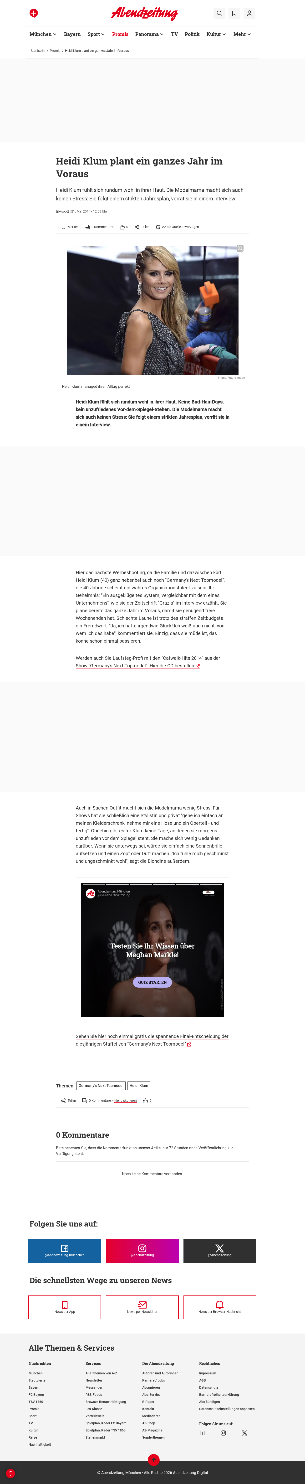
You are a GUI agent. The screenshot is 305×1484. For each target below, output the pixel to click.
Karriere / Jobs (153, 1380)
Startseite (38, 51)
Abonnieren (151, 1387)
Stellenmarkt (95, 1437)
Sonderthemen (153, 1437)
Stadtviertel (37, 1380)
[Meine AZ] (249, 13)
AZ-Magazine (152, 1430)
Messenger (94, 1387)
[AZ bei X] (245, 1433)
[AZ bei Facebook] (202, 1433)
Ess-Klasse (94, 1409)
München (41, 34)
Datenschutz (208, 1387)
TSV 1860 (36, 1402)
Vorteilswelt (95, 1416)
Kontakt (148, 1409)
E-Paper (148, 1402)
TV (174, 34)
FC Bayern (36, 1395)
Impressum (207, 1373)
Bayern (72, 34)
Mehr (240, 34)
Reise (33, 1437)
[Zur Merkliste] (234, 13)
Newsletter (94, 1380)
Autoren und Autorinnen (160, 1373)
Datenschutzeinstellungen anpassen (227, 1409)
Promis (120, 34)
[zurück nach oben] (153, 1462)
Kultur (214, 34)
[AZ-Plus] (34, 13)
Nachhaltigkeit (40, 1444)
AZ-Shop (148, 1423)
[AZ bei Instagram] (223, 1433)
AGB (202, 1380)
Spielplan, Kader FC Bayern (106, 1423)
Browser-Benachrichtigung (106, 1402)
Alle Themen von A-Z (101, 1373)
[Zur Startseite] (144, 20)
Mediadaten (151, 1416)
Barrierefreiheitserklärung (219, 1395)
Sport (94, 34)
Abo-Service (151, 1395)
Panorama (147, 34)
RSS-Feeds (94, 1395)
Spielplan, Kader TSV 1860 (106, 1430)
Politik (192, 34)
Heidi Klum (87, 402)
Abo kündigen (209, 1402)
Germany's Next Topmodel (101, 1085)
